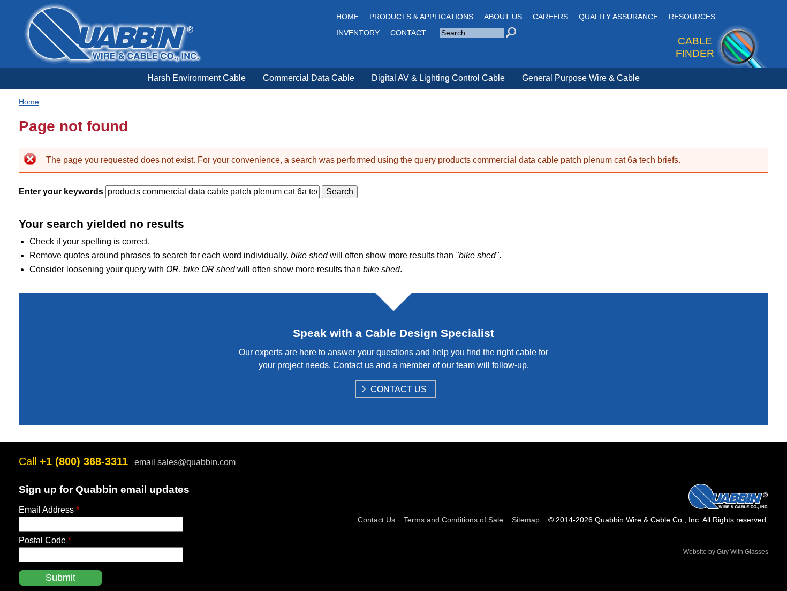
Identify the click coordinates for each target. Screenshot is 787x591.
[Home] (112, 58)
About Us (503, 16)
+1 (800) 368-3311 (84, 461)
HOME (347, 16)
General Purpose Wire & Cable (581, 78)
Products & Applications (421, 16)
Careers (550, 16)
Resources (692, 16)
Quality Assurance (618, 16)
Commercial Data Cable (308, 78)
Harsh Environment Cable (196, 78)
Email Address (49, 509)
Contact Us (398, 390)
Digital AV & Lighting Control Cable (438, 78)
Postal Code (45, 540)
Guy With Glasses (742, 552)
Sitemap (526, 519)
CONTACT (408, 32)
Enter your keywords (62, 191)
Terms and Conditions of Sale (453, 519)
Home (29, 102)
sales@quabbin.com (196, 462)
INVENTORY (358, 32)
